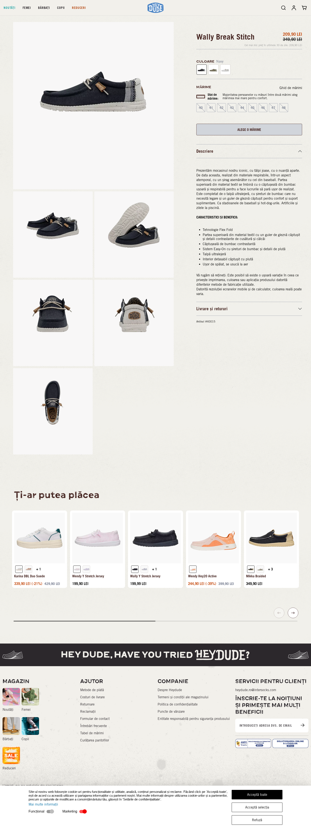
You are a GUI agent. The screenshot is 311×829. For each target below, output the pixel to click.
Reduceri (79, 8)
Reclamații (88, 712)
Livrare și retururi (212, 308)
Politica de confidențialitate (178, 704)
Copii (61, 8)
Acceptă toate (257, 795)
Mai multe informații (43, 804)
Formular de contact (95, 719)
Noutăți (9, 8)
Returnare (87, 704)
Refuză (257, 820)
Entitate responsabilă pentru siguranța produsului (194, 719)
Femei (27, 8)
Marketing (69, 811)
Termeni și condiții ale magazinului (183, 697)
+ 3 (270, 569)
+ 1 (38, 569)
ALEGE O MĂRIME (249, 130)
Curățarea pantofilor (94, 740)
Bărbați (44, 8)
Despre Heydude (170, 690)
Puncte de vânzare (171, 712)
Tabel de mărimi (92, 733)
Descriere (204, 151)
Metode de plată (92, 690)
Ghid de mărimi (290, 88)
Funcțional (36, 811)
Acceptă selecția (257, 807)
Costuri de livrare (92, 697)
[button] (293, 613)
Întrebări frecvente (93, 726)
